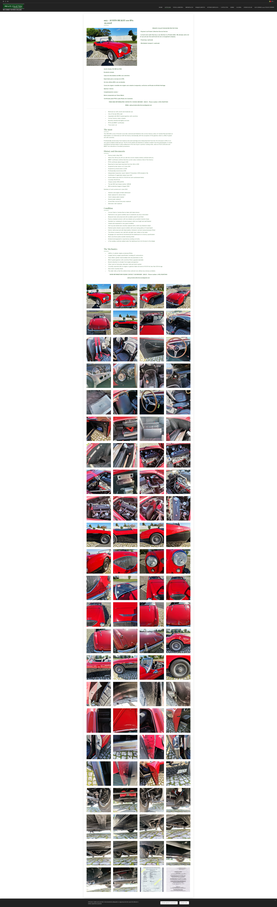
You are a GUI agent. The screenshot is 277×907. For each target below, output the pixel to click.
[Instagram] (5, 1)
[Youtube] (8, 1)
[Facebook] (3, 1)
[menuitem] (161, 7)
